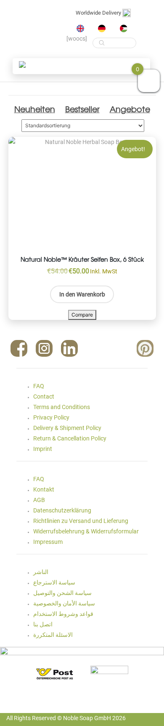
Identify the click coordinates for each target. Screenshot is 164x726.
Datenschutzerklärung (62, 510)
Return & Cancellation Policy (69, 438)
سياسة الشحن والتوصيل (62, 593)
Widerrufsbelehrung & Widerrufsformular (86, 531)
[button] (22, 64)
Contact (43, 396)
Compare (82, 315)
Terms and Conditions (61, 407)
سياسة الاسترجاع (54, 582)
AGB (39, 500)
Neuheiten (34, 109)
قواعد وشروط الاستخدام (63, 613)
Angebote (130, 109)
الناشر (40, 572)
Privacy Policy (51, 417)
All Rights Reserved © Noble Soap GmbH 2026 (66, 718)
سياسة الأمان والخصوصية (64, 603)
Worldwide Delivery (99, 13)
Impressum (48, 541)
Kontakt (43, 489)
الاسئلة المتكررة (53, 634)
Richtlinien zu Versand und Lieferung (80, 520)
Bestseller (82, 109)
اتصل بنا (43, 624)
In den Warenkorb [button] (82, 294)
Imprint (42, 448)
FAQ (38, 386)
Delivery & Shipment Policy (67, 428)
